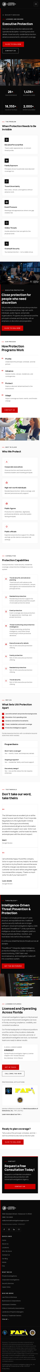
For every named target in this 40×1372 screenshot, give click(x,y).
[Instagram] (9, 1229)
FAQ (3, 1266)
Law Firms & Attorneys (9, 1297)
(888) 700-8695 (7, 1217)
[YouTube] (19, 1229)
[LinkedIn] (14, 1229)
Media (4, 1262)
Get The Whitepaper (13, 966)
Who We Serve (7, 1251)
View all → (5, 1319)
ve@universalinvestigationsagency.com (15, 1220)
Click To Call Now (13, 44)
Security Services (12, 15)
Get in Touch (10, 1067)
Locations (5, 1248)
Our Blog (5, 1259)
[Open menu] (36, 4)
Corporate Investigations (10, 1280)
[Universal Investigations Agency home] (9, 4)
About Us (5, 1244)
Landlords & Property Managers (12, 1312)
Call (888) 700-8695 (13, 1073)
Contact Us (10, 51)
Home (4, 1240)
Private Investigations (9, 1276)
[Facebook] (4, 1229)
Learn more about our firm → (12, 1114)
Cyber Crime (6, 1287)
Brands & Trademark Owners (11, 1316)
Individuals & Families (9, 1304)
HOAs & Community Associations (13, 1308)
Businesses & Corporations (11, 1301)
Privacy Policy (6, 1369)
